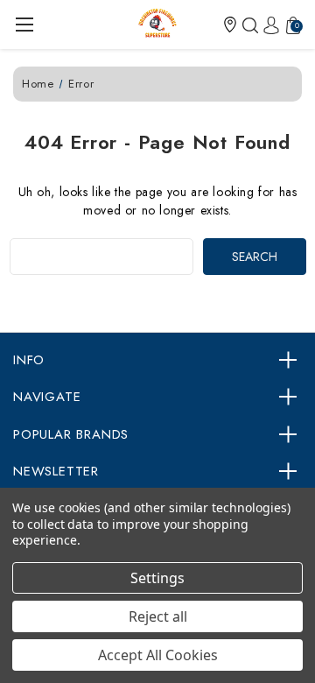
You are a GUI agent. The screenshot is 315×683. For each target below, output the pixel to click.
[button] (230, 24)
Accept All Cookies (158, 655)
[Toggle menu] (24, 24)
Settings (157, 578)
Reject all (158, 616)
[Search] (248, 24)
